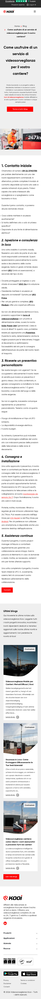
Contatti (7, 590)
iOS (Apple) (15, 518)
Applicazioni (9, 938)
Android (5, 522)
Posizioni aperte (18, 5)
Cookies (24, 983)
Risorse (6, 949)
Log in (31, 5)
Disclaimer (7, 983)
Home (17, 26)
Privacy (6, 980)
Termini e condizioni (28, 980)
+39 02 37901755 (29, 171)
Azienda (7, 943)
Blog (25, 26)
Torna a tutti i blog (20, 109)
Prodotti (7, 933)
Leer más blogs (11, 876)
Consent (6, 987)
